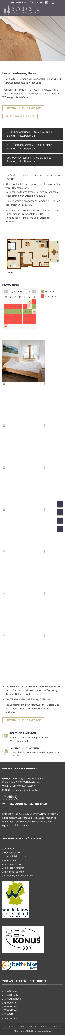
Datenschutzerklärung (47, 1026)
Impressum (26, 1026)
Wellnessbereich (12, 852)
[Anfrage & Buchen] (60, 512)
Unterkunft (9, 848)
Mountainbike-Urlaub (15, 856)
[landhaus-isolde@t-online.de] (47, 2)
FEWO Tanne (10, 991)
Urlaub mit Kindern (13, 867)
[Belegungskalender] (60, 529)
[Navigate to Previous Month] (6, 291)
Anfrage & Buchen (13, 871)
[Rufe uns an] (15, 797)
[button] (37, 10)
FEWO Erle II (10, 1010)
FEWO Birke (10, 1014)
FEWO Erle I (10, 1006)
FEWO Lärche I (11, 995)
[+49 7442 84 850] (53, 2)
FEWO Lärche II (12, 999)
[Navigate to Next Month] (34, 291)
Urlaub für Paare (12, 864)
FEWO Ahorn (10, 1002)
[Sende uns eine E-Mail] (10, 797)
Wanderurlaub (11, 860)
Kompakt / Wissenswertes (18, 875)
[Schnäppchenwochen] (60, 521)
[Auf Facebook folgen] (5, 797)
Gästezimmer (11, 1018)
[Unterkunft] (60, 504)
